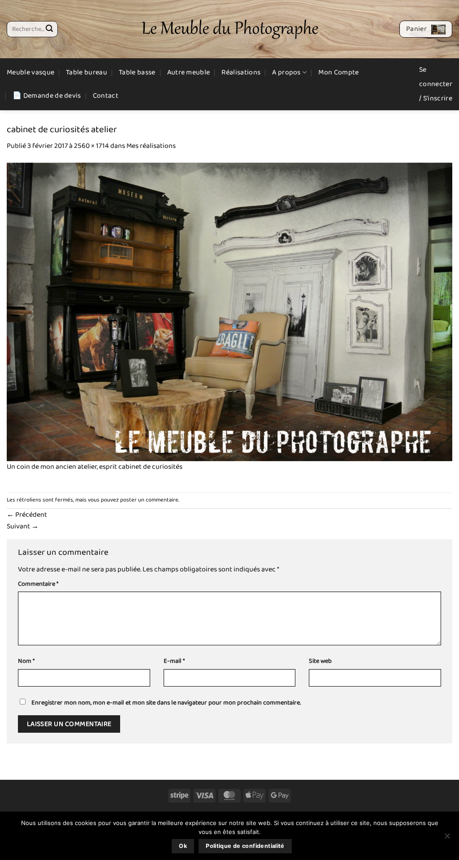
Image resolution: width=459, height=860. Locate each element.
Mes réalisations (151, 145)
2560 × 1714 (91, 145)
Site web (320, 661)
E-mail (174, 661)
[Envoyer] (49, 29)
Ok (183, 846)
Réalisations (240, 72)
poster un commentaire (149, 500)
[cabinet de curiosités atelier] (229, 311)
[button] (425, 29)
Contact (105, 95)
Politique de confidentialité (245, 846)
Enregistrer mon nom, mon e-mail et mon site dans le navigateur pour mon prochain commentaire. (166, 702)
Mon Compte (338, 72)
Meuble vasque (30, 72)
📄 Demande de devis (47, 95)
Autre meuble (188, 72)
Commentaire (38, 584)
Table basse (137, 72)
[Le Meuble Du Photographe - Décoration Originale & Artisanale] (229, 29)
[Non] (447, 838)
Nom (26, 661)
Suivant (23, 526)
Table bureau (86, 72)
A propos (286, 72)
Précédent (27, 514)
